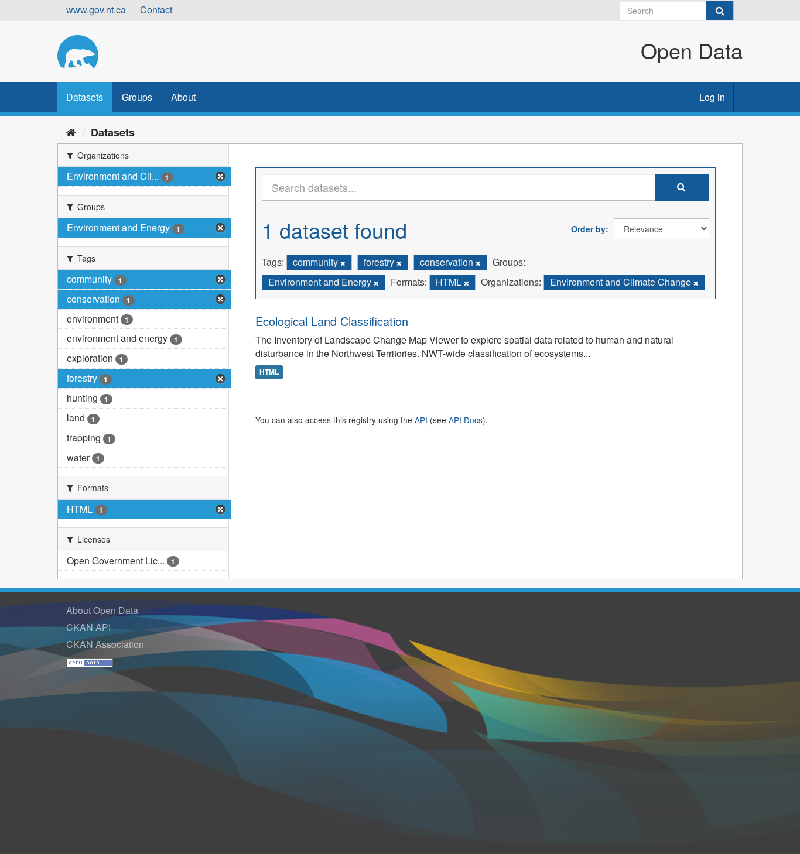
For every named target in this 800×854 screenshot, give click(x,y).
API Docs (466, 420)
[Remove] (343, 262)
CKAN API (88, 627)
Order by (588, 229)
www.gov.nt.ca (96, 9)
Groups (137, 97)
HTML (269, 371)
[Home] (71, 131)
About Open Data (102, 610)
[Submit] (719, 10)
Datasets (84, 97)
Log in (712, 97)
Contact (156, 9)
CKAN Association (105, 644)
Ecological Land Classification (331, 321)
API (421, 420)
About (183, 97)
